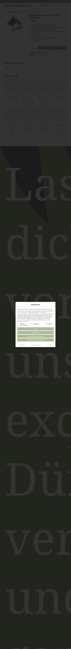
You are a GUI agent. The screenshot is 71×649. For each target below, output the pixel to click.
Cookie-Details (22, 345)
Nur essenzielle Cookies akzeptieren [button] (35, 336)
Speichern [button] (35, 328)
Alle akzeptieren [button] (35, 332)
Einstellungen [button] (47, 320)
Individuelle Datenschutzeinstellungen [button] (35, 339)
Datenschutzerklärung (22, 320)
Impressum (49, 345)
